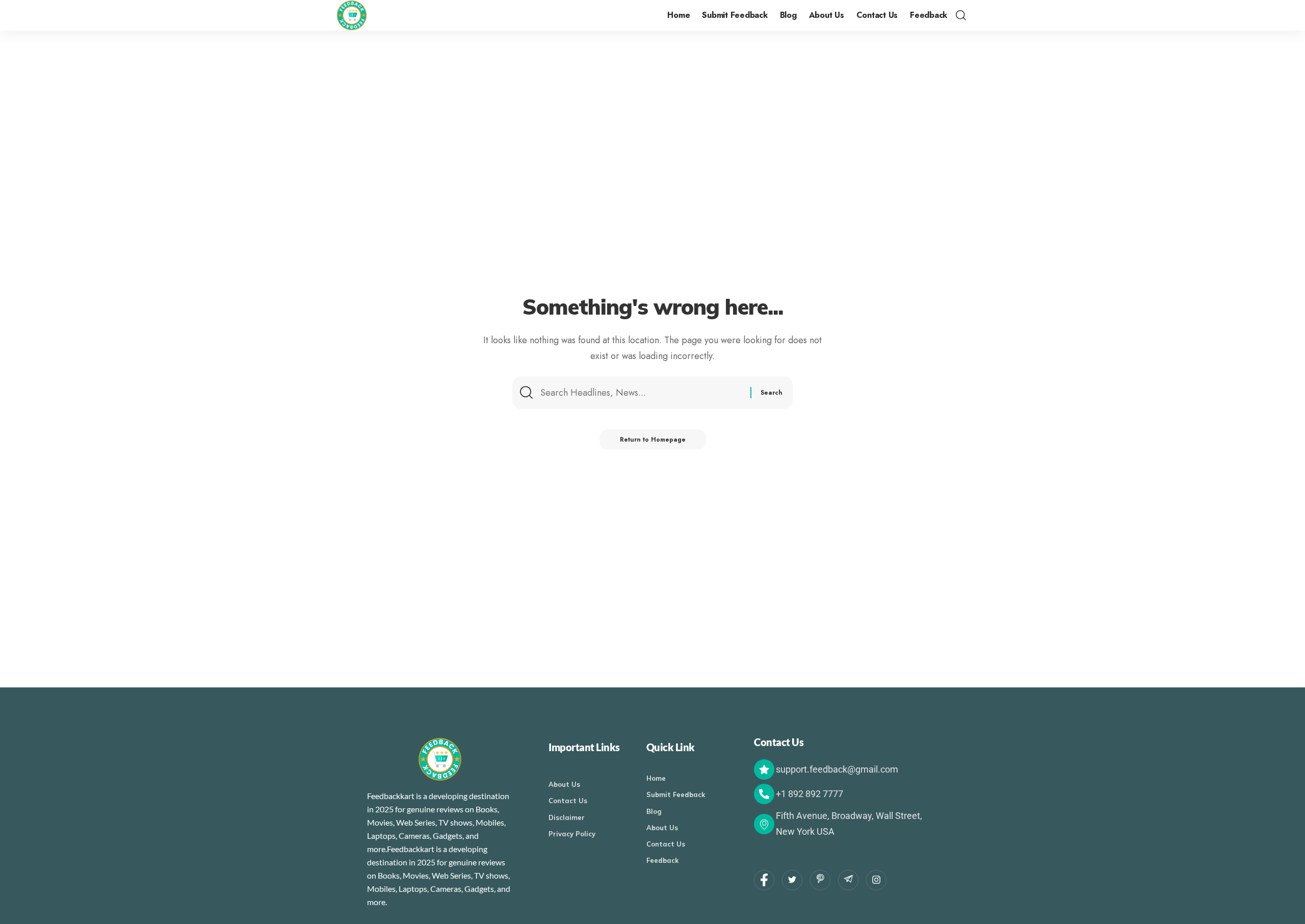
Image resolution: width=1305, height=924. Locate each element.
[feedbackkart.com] (351, 15)
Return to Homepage (653, 439)
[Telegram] (848, 880)
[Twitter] (792, 880)
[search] (961, 15)
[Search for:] (641, 392)
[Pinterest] (820, 880)
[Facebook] (764, 880)
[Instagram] (876, 880)
